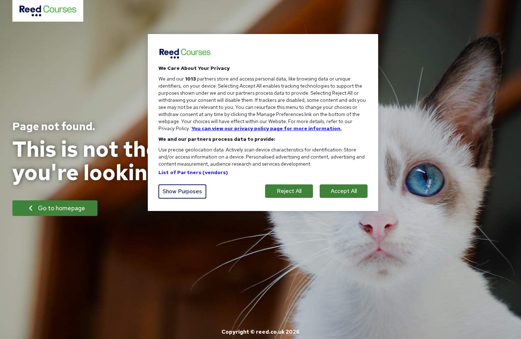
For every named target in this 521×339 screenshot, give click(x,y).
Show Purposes (182, 191)
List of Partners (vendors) (193, 172)
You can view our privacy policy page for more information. (266, 128)
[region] (263, 122)
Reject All (289, 191)
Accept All (344, 191)
